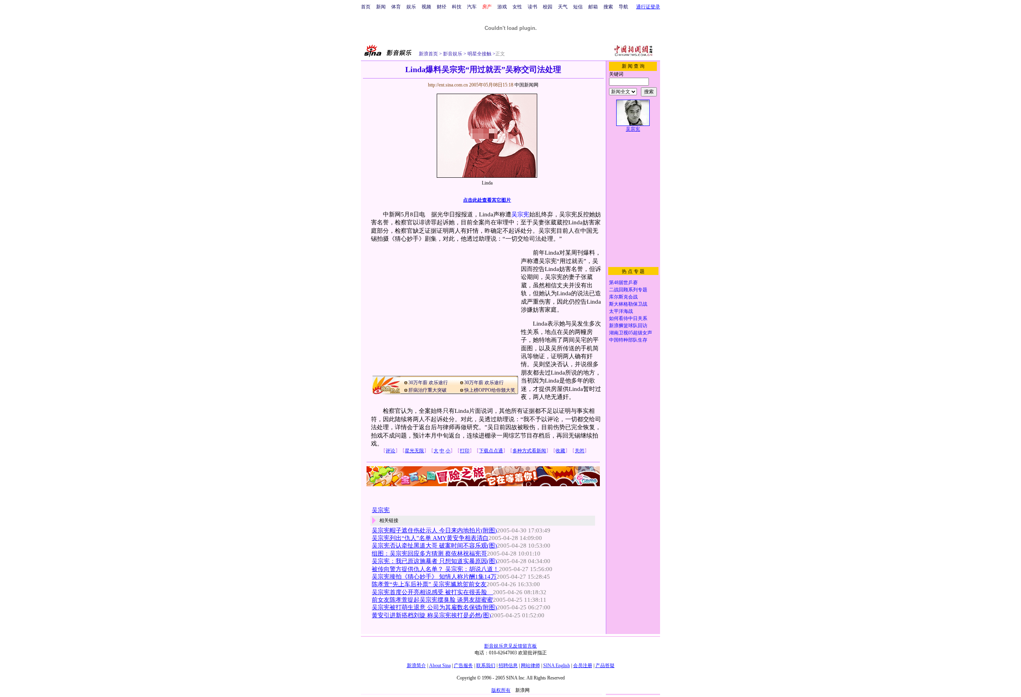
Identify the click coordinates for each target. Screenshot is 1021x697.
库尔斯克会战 (623, 297)
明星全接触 (478, 54)
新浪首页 (428, 54)
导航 (623, 7)
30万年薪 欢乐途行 (428, 382)
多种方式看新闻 (529, 451)
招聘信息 (508, 665)
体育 (396, 7)
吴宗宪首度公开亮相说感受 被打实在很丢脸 (432, 592)
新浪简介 (416, 665)
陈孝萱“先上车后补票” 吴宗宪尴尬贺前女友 (429, 584)
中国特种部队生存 (628, 340)
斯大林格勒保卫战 (628, 304)
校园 (547, 7)
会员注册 (582, 665)
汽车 (472, 7)
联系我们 (485, 665)
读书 (532, 7)
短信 (578, 7)
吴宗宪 (520, 214)
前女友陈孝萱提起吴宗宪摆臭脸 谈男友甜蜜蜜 (432, 600)
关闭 (579, 451)
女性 (517, 7)
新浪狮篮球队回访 (628, 325)
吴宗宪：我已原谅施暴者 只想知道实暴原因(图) (434, 561)
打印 (464, 451)
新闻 (381, 7)
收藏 (560, 451)
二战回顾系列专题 (628, 290)
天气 (563, 7)
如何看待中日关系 (628, 318)
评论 (390, 451)
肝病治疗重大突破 (427, 390)
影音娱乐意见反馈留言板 (510, 646)
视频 (426, 7)
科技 (456, 7)
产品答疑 (605, 665)
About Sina (440, 665)
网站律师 (530, 665)
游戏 (502, 7)
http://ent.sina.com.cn (448, 85)
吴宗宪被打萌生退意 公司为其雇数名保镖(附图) (434, 607)
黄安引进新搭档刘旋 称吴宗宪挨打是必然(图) (431, 615)
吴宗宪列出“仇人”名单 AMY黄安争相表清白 (430, 538)
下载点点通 (491, 451)
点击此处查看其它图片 (487, 200)
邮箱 (593, 7)
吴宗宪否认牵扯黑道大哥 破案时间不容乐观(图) (434, 545)
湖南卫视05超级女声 (630, 333)
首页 (366, 7)
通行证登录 (648, 7)
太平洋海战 (621, 311)
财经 (441, 7)
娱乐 (411, 7)
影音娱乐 (452, 54)
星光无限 (414, 451)
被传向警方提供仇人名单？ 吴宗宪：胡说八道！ (435, 569)
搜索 (608, 7)
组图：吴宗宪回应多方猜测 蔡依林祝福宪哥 (429, 553)
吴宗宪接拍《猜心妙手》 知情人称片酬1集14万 (434, 576)
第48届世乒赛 (623, 282)
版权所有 (500, 690)
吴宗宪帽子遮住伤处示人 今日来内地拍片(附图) (434, 530)
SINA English (556, 665)
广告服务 (463, 665)
